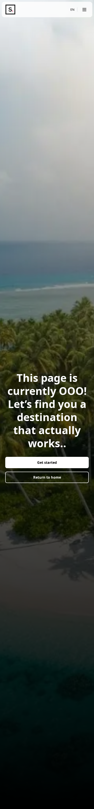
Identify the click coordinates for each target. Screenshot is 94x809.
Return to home (47, 477)
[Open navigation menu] (84, 9)
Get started (47, 462)
